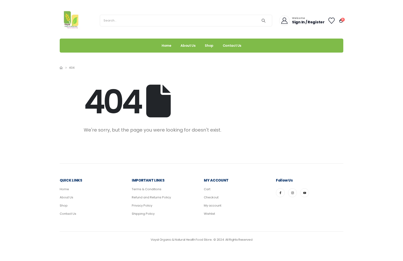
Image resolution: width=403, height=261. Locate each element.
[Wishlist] (331, 21)
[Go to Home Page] (61, 67)
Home (166, 45)
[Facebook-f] (280, 192)
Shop (209, 45)
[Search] (263, 20)
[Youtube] (304, 192)
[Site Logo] (71, 20)
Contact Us (232, 45)
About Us (188, 45)
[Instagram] (292, 192)
